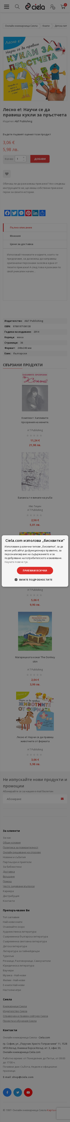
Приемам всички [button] (35, 570)
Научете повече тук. (16, 562)
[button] (35, 579)
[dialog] (35, 561)
